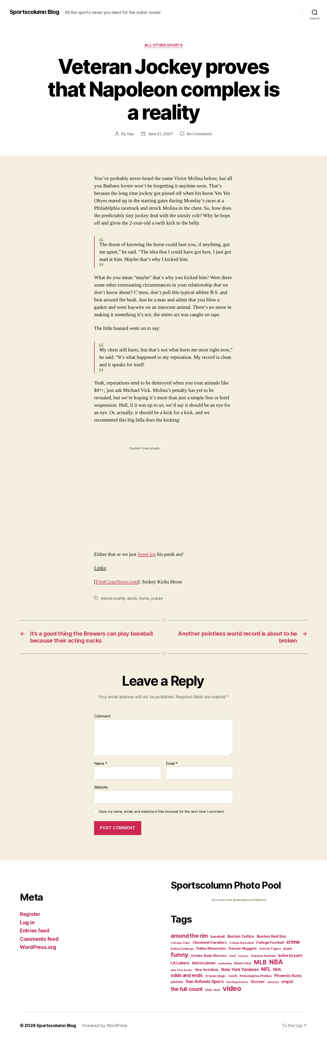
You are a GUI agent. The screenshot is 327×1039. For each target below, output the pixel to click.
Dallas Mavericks (211, 948)
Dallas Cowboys (182, 948)
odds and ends (187, 975)
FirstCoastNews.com (117, 582)
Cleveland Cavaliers (209, 942)
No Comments (199, 133)
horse (144, 598)
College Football (270, 942)
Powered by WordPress (105, 1025)
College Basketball (241, 942)
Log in (27, 923)
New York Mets (207, 970)
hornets (243, 956)
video (232, 988)
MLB (260, 962)
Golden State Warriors (209, 956)
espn (287, 948)
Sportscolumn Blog (34, 12)
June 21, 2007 (160, 133)
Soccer (258, 981)
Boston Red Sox (271, 936)
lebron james (203, 963)
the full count (187, 989)
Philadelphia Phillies (256, 976)
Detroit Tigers (270, 948)
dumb (132, 598)
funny (179, 954)
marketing (225, 963)
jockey (157, 598)
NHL (277, 969)
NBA (276, 962)
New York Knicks (181, 970)
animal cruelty (113, 598)
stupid (287, 981)
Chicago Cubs (180, 942)
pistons (177, 982)
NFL (266, 969)
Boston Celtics (240, 936)
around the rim (189, 935)
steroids (273, 982)
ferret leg (147, 554)
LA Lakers (180, 962)
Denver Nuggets (243, 948)
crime (293, 942)
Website (101, 787)
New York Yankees (240, 969)
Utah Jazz (212, 990)
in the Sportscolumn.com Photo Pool (246, 899)
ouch (232, 976)
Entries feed (34, 931)
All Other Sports (163, 45)
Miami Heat (242, 963)
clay (130, 133)
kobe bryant (290, 955)
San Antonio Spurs (204, 981)
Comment (102, 716)
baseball (217, 936)
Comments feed (39, 939)
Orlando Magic (215, 976)
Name (100, 764)
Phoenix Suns (288, 975)
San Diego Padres (237, 982)
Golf (232, 956)
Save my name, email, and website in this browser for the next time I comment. (162, 811)
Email (172, 764)
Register (30, 914)
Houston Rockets (263, 956)
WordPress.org (38, 947)
